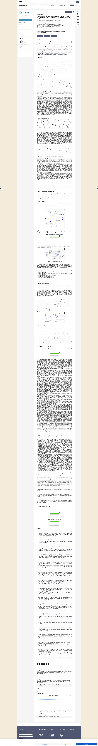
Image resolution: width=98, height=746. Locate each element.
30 (41, 98)
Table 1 (43, 232)
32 (47, 133)
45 (54, 412)
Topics (40, 1)
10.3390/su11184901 (37, 8)
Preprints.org (61, 733)
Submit (77, 1)
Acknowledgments (22, 51)
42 (54, 341)
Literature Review (22, 42)
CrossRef (43, 542)
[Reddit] (46, 664)
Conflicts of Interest (22, 52)
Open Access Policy (42, 733)
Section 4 (59, 111)
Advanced (76, 5)
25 (56, 94)
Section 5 (54, 112)
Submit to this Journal (26, 15)
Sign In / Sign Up (71, 1)
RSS (73, 724)
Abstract (21, 40)
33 (48, 133)
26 (41, 96)
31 (46, 133)
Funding (21, 50)
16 (61, 88)
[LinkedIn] (41, 664)
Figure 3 (50, 309)
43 (40, 412)
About (62, 1)
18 (45, 90)
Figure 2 (49, 247)
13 (43, 86)
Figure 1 (70, 203)
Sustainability (24, 8)
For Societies (51, 736)
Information (45, 1)
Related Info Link (22, 24)
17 (62, 88)
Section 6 (51, 113)
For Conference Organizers (53, 737)
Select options (22, 734)
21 (43, 92)
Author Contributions (23, 49)
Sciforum (61, 730)
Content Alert (77, 724)
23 (54, 94)
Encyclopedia (62, 736)
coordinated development (57, 54)
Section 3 (55, 110)
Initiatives (57, 1)
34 (49, 140)
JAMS (60, 737)
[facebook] (43, 664)
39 (53, 295)
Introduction (21, 41)
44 (53, 412)
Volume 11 (28, 8)
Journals (35, 1)
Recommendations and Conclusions (25, 48)
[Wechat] (45, 664)
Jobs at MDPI (41, 735)
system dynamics (64, 54)
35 (61, 143)
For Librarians (52, 734)
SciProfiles (61, 735)
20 (42, 92)
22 (53, 94)
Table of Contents (22, 38)
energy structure (43, 54)
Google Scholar (62, 540)
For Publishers (52, 735)
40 (61, 306)
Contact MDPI (41, 734)
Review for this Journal (25, 17)
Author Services (51, 1)
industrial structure (49, 54)
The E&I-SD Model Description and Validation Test (25, 45)
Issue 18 (32, 8)
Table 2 (54, 349)
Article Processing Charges (43, 730)
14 (44, 86)
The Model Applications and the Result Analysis (25, 47)
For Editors (51, 733)
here (41, 685)
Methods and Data (22, 43)
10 (45, 83)
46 (68, 460)
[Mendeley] (48, 664)
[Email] (38, 664)
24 (55, 94)
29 (40, 98)
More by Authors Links (22, 27)
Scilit (46, 542)
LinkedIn (71, 730)
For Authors (51, 730)
